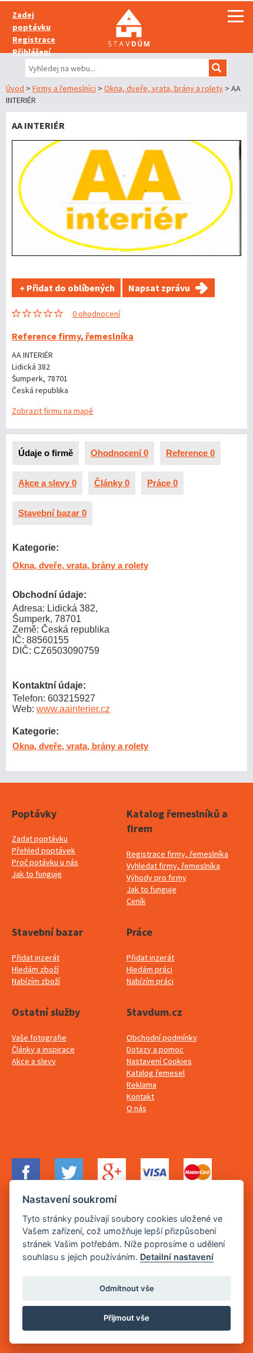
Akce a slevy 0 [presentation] (47, 483)
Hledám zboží (35, 969)
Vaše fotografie (39, 1037)
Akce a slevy (34, 1061)
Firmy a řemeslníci (64, 88)
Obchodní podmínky (161, 1037)
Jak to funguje (37, 874)
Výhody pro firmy (156, 877)
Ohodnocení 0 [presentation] (119, 453)
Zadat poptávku (40, 838)
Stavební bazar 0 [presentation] (52, 513)
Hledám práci (149, 969)
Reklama (141, 1084)
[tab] (45, 453)
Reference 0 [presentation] (190, 453)
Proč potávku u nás (45, 862)
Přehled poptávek (43, 850)
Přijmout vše (126, 1317)
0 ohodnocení (96, 313)
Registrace (33, 39)
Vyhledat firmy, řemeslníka (173, 865)
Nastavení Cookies (159, 1061)
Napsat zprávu (159, 288)
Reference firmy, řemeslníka (73, 336)
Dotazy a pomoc (155, 1049)
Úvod (15, 88)
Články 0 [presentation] (111, 483)
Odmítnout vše (126, 1288)
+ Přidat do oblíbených (66, 288)
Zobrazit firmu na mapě (52, 410)
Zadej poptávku (31, 20)
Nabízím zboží (36, 981)
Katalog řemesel (155, 1073)
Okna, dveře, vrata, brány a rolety (163, 88)
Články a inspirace (43, 1049)
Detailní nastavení (177, 1257)
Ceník (136, 901)
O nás (136, 1108)
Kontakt (140, 1096)
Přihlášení (31, 51)
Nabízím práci (150, 981)
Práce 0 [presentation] (162, 483)
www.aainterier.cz (73, 709)
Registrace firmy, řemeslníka (177, 854)
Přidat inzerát (35, 957)
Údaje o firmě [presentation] (45, 453)
